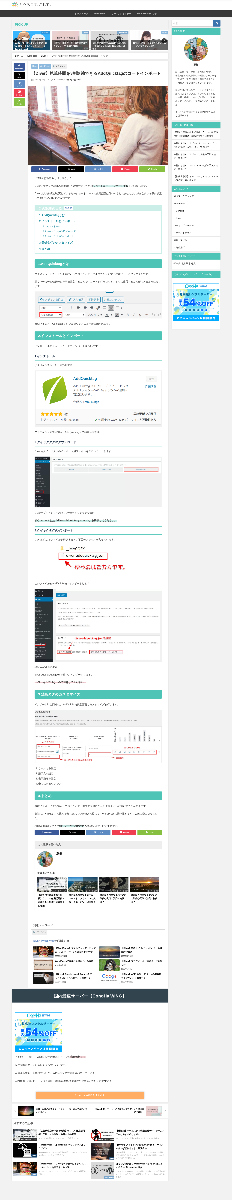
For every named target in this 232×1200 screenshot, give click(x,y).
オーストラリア (183, 233)
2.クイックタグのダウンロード (60, 231)
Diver (34, 66)
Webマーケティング (147, 13)
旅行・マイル (180, 240)
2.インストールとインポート (57, 221)
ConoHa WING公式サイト (90, 1095)
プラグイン (60, 66)
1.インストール (52, 226)
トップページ (81, 13)
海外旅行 (180, 247)
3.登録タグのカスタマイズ (56, 242)
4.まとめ (44, 248)
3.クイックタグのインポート (59, 236)
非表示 (68, 208)
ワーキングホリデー (121, 13)
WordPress (99, 13)
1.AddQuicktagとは (52, 215)
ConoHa (180, 211)
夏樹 (59, 853)
